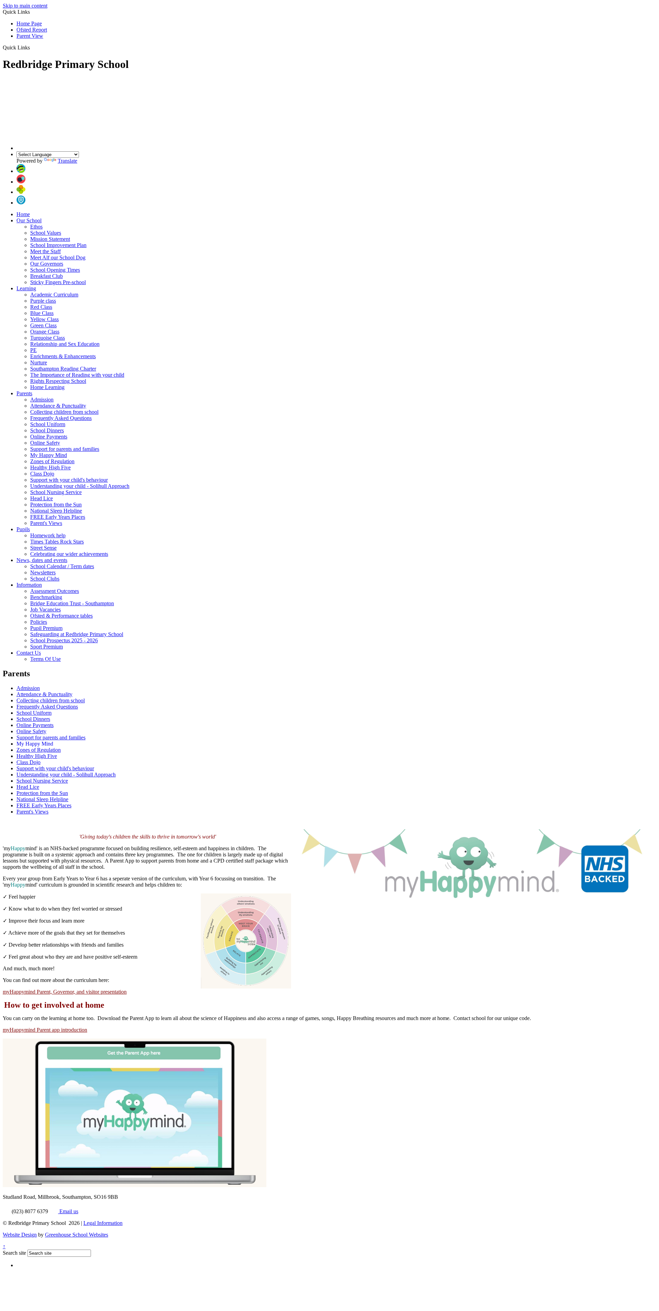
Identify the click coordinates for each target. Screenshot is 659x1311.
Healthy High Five (50, 467)
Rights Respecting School (58, 381)
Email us (68, 1211)
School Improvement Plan (58, 245)
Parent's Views (46, 523)
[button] (32, 47)
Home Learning (47, 387)
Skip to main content (25, 6)
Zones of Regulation (52, 461)
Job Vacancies (45, 609)
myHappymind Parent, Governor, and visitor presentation (65, 992)
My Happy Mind (48, 455)
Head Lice (41, 498)
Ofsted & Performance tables (61, 616)
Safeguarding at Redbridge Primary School (76, 634)
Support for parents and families (64, 449)
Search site (14, 1253)
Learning (26, 288)
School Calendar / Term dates (62, 566)
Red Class (41, 307)
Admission (42, 399)
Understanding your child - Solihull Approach (79, 486)
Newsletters (43, 572)
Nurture (38, 362)
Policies (38, 622)
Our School (29, 220)
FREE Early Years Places (57, 517)
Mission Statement (50, 239)
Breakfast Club (46, 276)
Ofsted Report (31, 30)
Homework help (48, 535)
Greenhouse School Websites (76, 1235)
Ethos (36, 227)
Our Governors (46, 264)
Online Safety (45, 443)
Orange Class (44, 332)
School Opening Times (55, 270)
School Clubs (44, 579)
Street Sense (43, 548)
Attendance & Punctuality (58, 406)
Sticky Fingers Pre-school (58, 282)
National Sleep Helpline (56, 511)
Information (29, 585)
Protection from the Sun (56, 504)
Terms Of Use (45, 659)
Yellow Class (44, 319)
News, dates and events (41, 560)
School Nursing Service (56, 492)
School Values (45, 233)
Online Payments (48, 437)
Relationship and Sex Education (65, 344)
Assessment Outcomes (54, 591)
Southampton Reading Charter (63, 369)
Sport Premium (46, 646)
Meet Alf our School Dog (57, 257)
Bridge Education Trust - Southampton (72, 603)
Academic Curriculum (54, 294)
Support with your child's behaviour (69, 480)
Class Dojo (42, 474)
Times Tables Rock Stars (57, 542)
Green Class (43, 325)
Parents (24, 393)
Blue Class (42, 313)
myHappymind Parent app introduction (45, 1030)
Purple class (43, 301)
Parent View (29, 36)
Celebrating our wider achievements (69, 554)
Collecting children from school (64, 412)
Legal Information (103, 1223)
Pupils (23, 529)
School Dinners (47, 430)
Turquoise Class (47, 338)
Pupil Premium (46, 628)
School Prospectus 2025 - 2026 (64, 640)
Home (23, 214)
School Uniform (47, 424)
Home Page (29, 23)
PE (33, 350)
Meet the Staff (45, 251)
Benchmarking (46, 597)
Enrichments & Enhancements (63, 356)
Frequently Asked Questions (61, 418)
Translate (67, 161)
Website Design (20, 1235)
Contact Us (28, 653)
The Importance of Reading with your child (77, 375)
